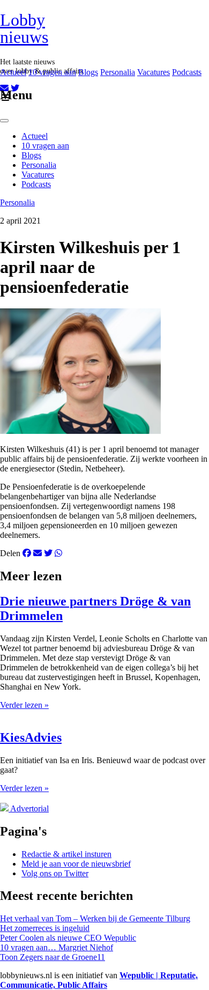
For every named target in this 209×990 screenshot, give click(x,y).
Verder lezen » (24, 705)
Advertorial (29, 808)
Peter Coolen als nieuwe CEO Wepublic (68, 937)
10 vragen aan (52, 72)
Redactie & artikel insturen (66, 854)
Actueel (13, 72)
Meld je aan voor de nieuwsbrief (76, 863)
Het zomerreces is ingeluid (44, 928)
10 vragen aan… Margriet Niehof (56, 947)
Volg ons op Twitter (54, 873)
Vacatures (153, 72)
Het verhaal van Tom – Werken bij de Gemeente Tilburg (95, 918)
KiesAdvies (31, 737)
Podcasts (186, 72)
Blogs (88, 72)
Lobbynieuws (24, 28)
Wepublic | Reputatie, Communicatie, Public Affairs (99, 980)
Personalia (117, 72)
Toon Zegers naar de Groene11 (52, 957)
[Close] (4, 120)
